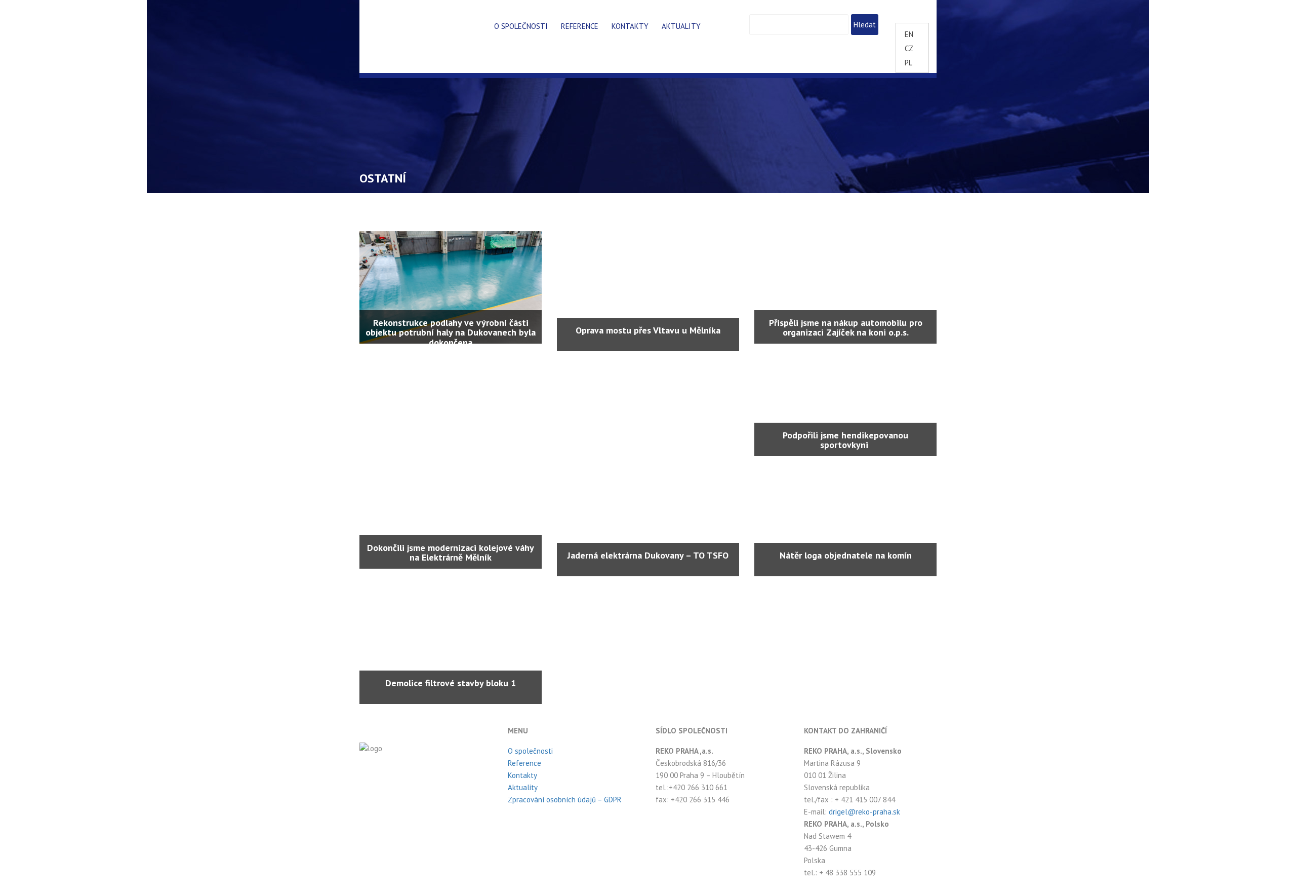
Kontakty (630, 26)
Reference (579, 26)
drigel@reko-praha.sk (864, 812)
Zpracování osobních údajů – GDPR (565, 799)
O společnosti (521, 26)
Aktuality (681, 26)
